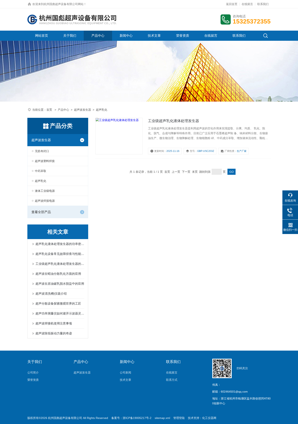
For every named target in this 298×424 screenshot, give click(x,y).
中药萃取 (40, 171)
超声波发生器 (82, 109)
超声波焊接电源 (45, 200)
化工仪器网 (209, 418)
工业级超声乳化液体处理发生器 (173, 121)
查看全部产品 (41, 212)
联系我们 (263, 4)
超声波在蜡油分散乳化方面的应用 (58, 273)
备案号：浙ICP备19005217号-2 (131, 418)
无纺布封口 (42, 151)
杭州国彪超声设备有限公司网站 (64, 4)
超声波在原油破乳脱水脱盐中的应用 (59, 283)
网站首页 (41, 35)
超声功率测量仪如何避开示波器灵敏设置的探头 (59, 313)
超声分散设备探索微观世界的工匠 (58, 303)
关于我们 (69, 35)
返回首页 (231, 4)
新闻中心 (126, 35)
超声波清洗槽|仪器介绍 (51, 293)
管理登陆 (179, 418)
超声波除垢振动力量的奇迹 (53, 333)
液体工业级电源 (45, 190)
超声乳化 (101, 109)
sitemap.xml (162, 418)
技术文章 (154, 35)
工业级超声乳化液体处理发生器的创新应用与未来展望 (59, 263)
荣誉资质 (182, 35)
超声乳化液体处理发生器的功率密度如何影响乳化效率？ (59, 244)
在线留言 (247, 4)
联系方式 (171, 379)
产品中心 (97, 35)
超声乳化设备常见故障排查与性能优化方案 (59, 253)
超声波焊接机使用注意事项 (53, 323)
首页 (49, 109)
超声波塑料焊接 (45, 161)
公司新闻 (125, 372)
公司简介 (33, 372)
